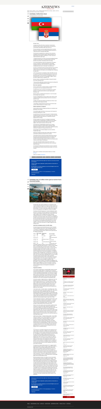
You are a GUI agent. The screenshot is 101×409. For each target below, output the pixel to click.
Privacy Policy (62, 403)
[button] (28, 14)
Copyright (68, 403)
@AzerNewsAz (42, 154)
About (28, 403)
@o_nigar (34, 152)
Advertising (47, 403)
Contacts (42, 403)
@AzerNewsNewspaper (35, 172)
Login (73, 6)
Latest (68, 276)
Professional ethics (35, 403)
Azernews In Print (55, 403)
